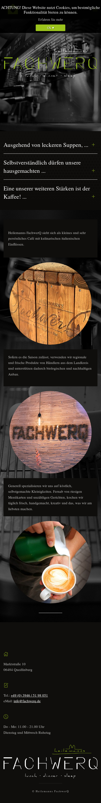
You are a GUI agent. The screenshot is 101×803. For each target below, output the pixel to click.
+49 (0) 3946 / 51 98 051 (29, 695)
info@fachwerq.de (27, 700)
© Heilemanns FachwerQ (50, 791)
